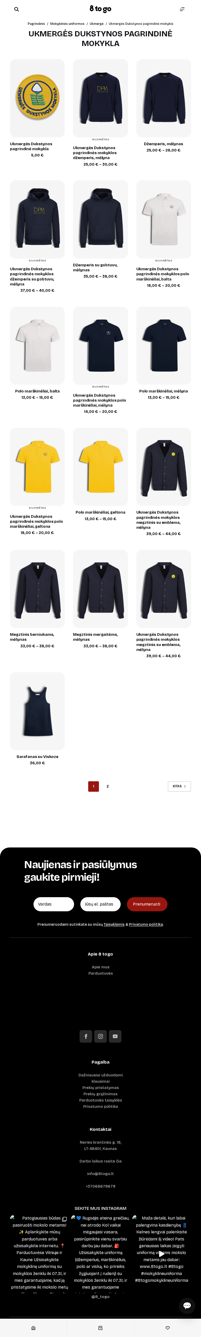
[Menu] (182, 9)
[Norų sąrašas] (167, 1328)
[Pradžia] (33, 1328)
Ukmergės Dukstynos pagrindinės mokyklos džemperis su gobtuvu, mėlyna (32, 276)
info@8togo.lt (100, 1173)
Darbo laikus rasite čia (101, 1161)
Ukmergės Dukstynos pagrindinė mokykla (31, 146)
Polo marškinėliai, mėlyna (163, 391)
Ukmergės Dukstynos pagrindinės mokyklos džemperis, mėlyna (94, 152)
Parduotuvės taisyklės (100, 1100)
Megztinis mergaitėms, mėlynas (95, 637)
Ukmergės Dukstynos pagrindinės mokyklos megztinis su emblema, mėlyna (158, 520)
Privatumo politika (146, 924)
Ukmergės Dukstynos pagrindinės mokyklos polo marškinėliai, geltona (36, 521)
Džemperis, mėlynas (163, 144)
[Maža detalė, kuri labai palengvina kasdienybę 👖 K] (161, 1254)
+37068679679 (100, 1186)
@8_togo (100, 1296)
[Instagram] (100, 1036)
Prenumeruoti (146, 904)
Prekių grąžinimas (100, 1094)
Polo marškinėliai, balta (37, 391)
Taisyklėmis (114, 924)
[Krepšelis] (100, 1328)
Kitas (177, 786)
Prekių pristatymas (100, 1087)
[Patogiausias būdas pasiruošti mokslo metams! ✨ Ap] (39, 1254)
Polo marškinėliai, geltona (100, 512)
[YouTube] (115, 1036)
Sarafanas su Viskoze (37, 756)
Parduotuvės (100, 973)
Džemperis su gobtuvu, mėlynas (95, 267)
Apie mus (100, 967)
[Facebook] (86, 1036)
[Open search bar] (16, 9)
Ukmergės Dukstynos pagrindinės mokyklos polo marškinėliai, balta (162, 274)
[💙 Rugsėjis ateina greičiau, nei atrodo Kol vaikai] (100, 1254)
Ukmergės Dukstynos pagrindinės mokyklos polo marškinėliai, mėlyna (99, 400)
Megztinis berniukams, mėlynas (32, 637)
